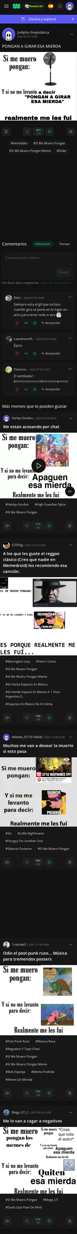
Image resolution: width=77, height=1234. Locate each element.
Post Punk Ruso (19, 1041)
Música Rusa (46, 1041)
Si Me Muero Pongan (50, 143)
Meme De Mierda (20, 1079)
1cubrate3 (19, 944)
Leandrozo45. (23, 339)
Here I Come (47, 661)
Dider (63, 151)
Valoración (42, 244)
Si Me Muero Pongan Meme (31, 151)
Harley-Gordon (18, 504)
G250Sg (17, 545)
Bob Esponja (16, 1072)
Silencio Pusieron (20, 849)
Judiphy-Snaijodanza (33, 32)
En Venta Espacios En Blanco (28, 684)
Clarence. (20, 369)
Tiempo (64, 244)
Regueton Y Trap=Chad (23, 1049)
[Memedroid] (16, 6)
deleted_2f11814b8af (27, 737)
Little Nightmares (32, 833)
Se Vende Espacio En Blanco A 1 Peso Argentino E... (33, 694)
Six (10, 833)
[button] (60, 6)
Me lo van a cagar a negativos (32, 1121)
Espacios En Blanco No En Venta (30, 704)
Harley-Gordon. (23, 418)
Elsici (17, 298)
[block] (71, 34)
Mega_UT (51, 1200)
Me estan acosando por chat (31, 426)
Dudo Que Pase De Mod (25, 1207)
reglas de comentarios (55, 283)
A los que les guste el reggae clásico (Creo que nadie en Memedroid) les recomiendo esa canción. (35, 562)
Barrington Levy (19, 661)
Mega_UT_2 (20, 1112)
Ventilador (20, 143)
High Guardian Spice (51, 504)
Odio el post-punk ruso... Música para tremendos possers (35, 956)
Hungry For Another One (25, 841)
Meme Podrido (43, 1072)
